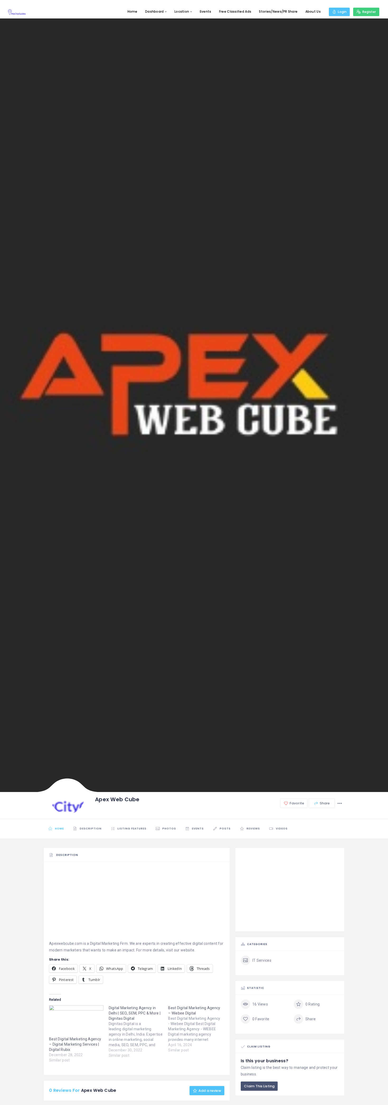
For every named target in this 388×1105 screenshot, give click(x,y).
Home (132, 11)
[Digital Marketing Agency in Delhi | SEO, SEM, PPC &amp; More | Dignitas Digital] (138, 1031)
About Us (313, 11)
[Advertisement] (136, 903)
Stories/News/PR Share (278, 11)
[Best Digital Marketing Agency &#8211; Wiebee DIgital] (198, 1029)
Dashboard (154, 11)
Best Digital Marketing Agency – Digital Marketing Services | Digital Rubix (75, 1044)
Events (205, 11)
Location (181, 11)
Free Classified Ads (235, 11)
